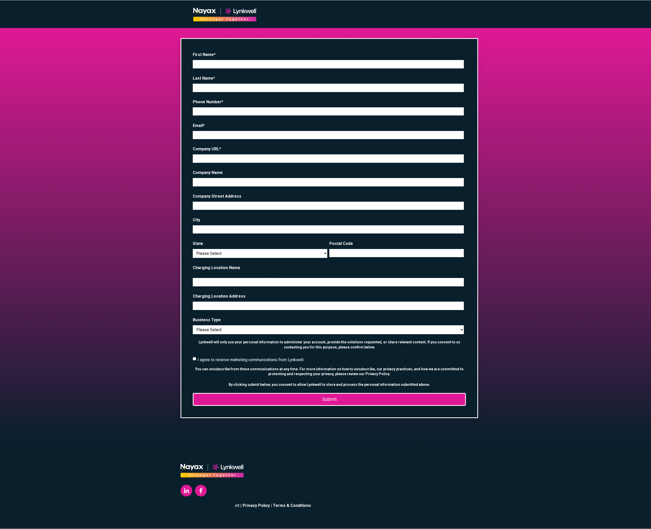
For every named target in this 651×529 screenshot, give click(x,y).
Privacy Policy (256, 505)
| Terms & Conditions (291, 505)
